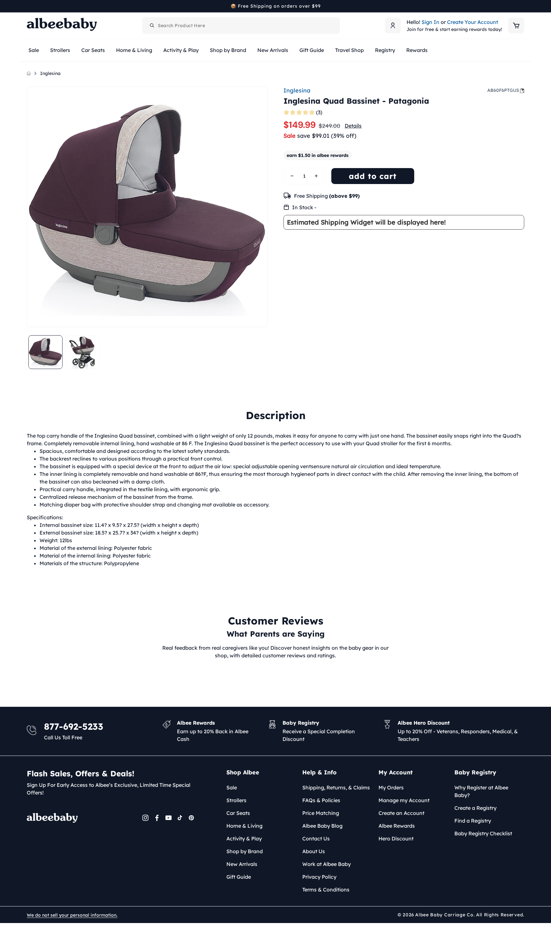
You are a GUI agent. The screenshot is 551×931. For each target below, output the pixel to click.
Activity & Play (244, 838)
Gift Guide (238, 877)
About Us (313, 851)
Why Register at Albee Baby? (481, 791)
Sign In (430, 22)
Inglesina (50, 73)
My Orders (391, 787)
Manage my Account (404, 800)
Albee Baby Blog (322, 826)
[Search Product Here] (152, 25)
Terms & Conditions (325, 889)
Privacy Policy (319, 877)
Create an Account (401, 813)
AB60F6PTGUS (503, 90)
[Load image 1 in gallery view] (45, 352)
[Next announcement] (522, 6)
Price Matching (320, 813)
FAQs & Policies (321, 800)
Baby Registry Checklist (483, 833)
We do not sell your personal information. (72, 915)
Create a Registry (475, 808)
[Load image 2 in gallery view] (83, 352)
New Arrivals (241, 864)
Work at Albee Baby (326, 864)
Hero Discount (396, 838)
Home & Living (244, 826)
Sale (231, 787)
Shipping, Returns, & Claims (336, 787)
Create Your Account (472, 22)
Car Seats (238, 813)
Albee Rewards (396, 826)
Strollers (236, 800)
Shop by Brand (244, 851)
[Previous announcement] (29, 6)
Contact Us (316, 838)
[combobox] (241, 25)
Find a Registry (472, 820)
